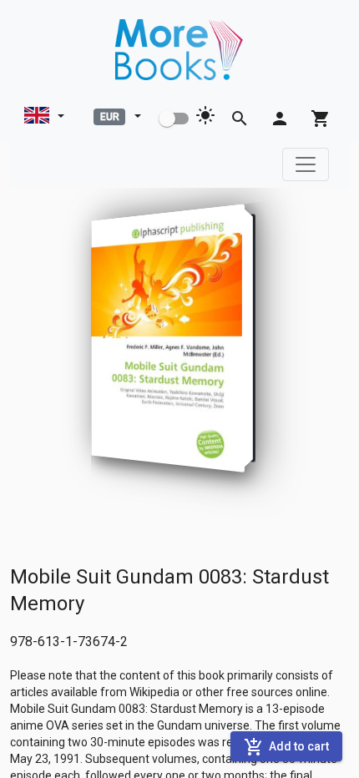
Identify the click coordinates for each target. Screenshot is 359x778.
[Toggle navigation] (305, 164)
